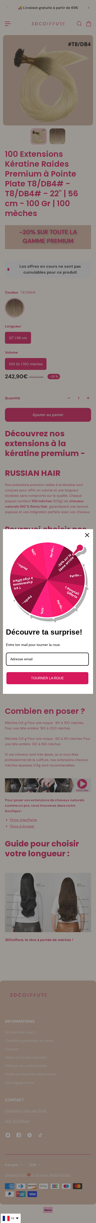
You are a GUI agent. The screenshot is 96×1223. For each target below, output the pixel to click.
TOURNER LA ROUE (47, 678)
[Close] (87, 535)
